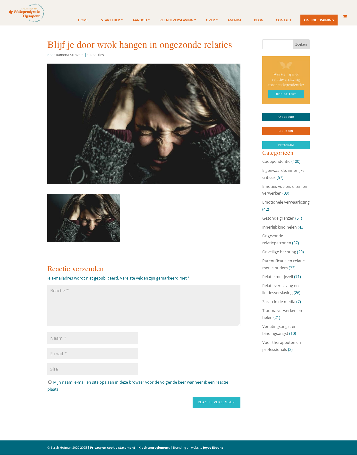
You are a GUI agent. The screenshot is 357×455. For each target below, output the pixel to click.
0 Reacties (95, 54)
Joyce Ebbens (213, 447)
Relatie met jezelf (277, 276)
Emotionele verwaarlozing (286, 202)
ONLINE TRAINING (319, 20)
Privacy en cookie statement (112, 447)
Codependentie (276, 161)
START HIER (110, 20)
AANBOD (140, 20)
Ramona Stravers (70, 54)
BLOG (258, 20)
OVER (210, 20)
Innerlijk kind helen (279, 227)
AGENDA (234, 20)
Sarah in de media (278, 301)
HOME (83, 20)
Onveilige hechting (279, 252)
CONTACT (283, 20)
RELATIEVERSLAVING (176, 20)
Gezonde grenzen (278, 218)
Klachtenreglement (154, 447)
